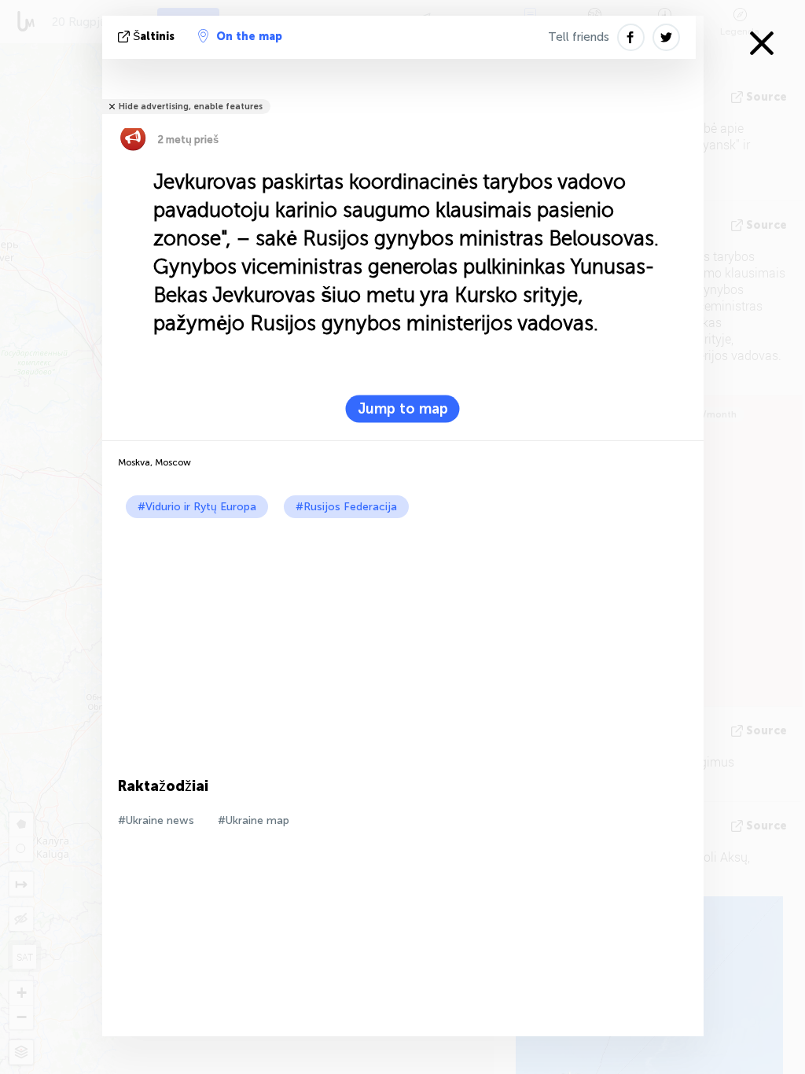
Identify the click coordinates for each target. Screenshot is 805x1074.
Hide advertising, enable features (191, 106)
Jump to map (403, 408)
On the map (249, 36)
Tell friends (578, 37)
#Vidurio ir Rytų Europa (197, 506)
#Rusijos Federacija (346, 506)
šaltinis (154, 36)
